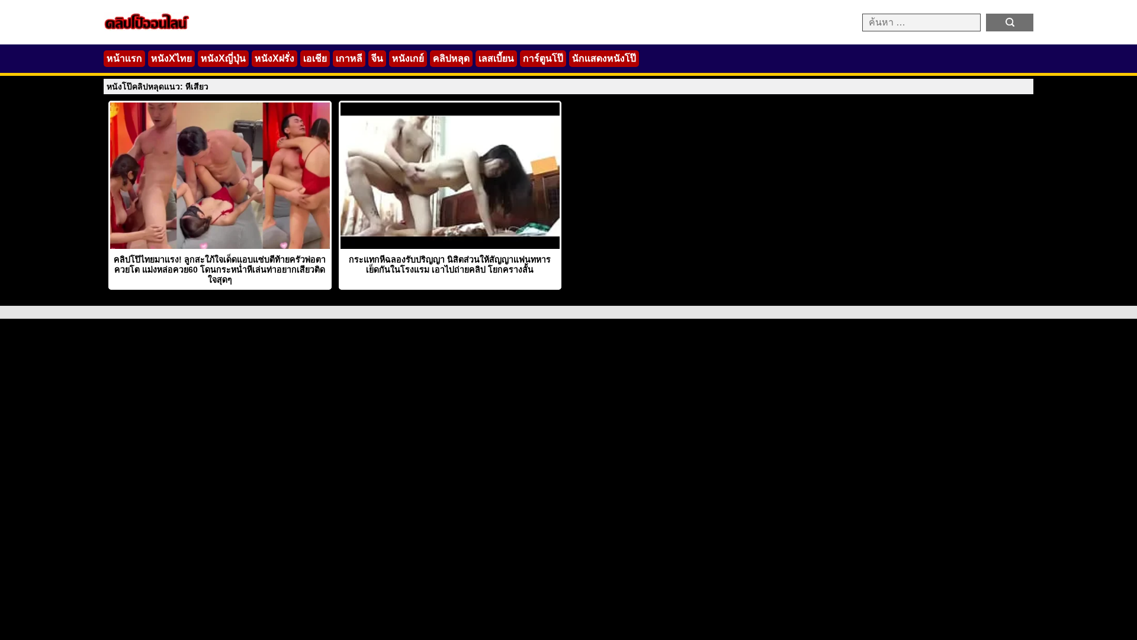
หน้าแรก (124, 58)
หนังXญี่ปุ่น (223, 58)
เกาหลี (349, 58)
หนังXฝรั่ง (274, 58)
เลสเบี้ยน (496, 58)
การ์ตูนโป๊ (543, 58)
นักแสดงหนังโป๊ (604, 58)
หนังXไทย (171, 58)
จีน (377, 58)
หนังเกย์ (408, 58)
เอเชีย (315, 58)
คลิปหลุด (451, 58)
